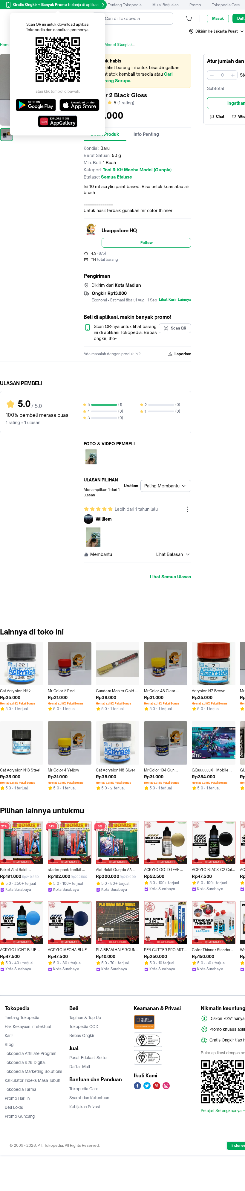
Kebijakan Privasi (84, 1106)
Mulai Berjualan (165, 5)
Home (5, 44)
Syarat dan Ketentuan (89, 1097)
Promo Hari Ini (17, 1098)
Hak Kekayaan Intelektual (28, 1026)
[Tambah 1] (232, 75)
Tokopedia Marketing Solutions (33, 1071)
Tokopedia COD (84, 1026)
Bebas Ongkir (81, 1035)
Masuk (218, 18)
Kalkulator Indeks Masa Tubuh (32, 1080)
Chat (220, 116)
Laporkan (182, 354)
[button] (216, 31)
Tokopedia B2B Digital (25, 1062)
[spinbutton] (222, 75)
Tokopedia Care (226, 5)
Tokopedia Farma (20, 1089)
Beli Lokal (14, 1107)
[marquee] (137, 71)
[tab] (146, 134)
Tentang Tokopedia (125, 5)
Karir (9, 1035)
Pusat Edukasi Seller (88, 1057)
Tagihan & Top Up (85, 1017)
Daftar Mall (79, 1066)
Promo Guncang (20, 1116)
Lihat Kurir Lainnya (175, 300)
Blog (9, 1044)
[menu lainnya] (187, 509)
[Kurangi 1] (211, 75)
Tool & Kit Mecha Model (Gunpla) (103, 44)
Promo (195, 5)
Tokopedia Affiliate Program (30, 1053)
